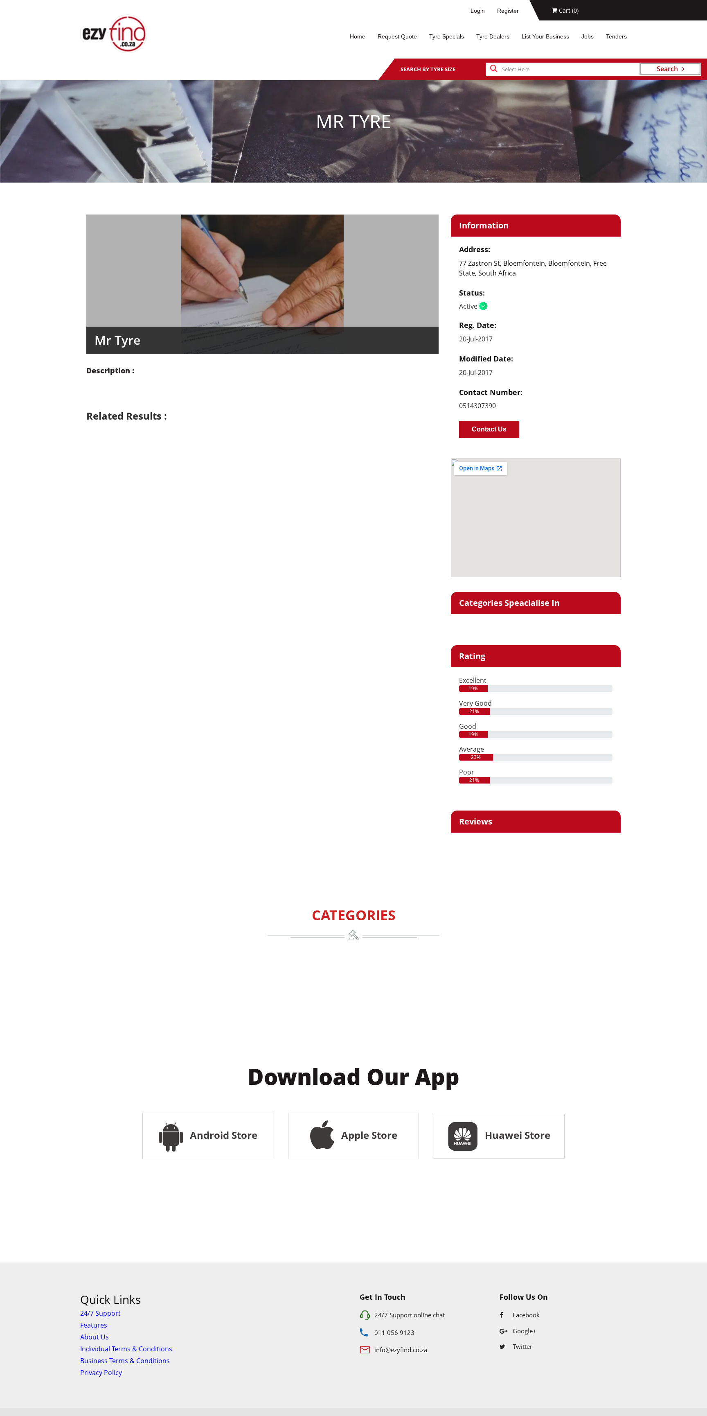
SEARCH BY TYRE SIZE (428, 69)
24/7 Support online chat (409, 1315)
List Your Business (545, 36)
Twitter (521, 1346)
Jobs (587, 36)
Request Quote (397, 36)
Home (357, 36)
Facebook (525, 1315)
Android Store (222, 1135)
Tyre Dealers (492, 36)
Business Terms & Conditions (125, 1360)
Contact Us (489, 429)
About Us (94, 1336)
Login (478, 10)
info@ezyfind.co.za (400, 1350)
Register (508, 10)
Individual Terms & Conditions (126, 1348)
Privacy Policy (101, 1372)
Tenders (616, 36)
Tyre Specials (446, 36)
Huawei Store (515, 1135)
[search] (494, 69)
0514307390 (477, 405)
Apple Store (368, 1135)
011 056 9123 (394, 1332)
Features (93, 1325)
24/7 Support (100, 1313)
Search (667, 68)
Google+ (523, 1331)
